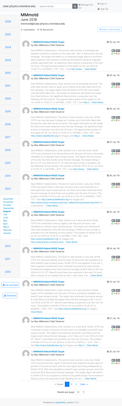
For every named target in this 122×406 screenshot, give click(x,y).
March (6, 226)
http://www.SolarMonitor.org (44, 135)
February (7, 230)
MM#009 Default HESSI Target (48, 42)
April (5, 223)
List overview (11, 285)
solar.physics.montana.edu (19, 6)
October (7, 205)
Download (11, 295)
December (8, 199)
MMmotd (30, 14)
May (5, 220)
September (8, 208)
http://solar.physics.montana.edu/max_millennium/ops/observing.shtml (65, 202)
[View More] (90, 69)
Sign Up (104, 9)
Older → (84, 384)
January (7, 233)
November (8, 202)
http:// (86, 102)
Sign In (103, 3)
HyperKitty (60, 402)
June (5, 217)
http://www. (76, 69)
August (7, 211)
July (5, 214)
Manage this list (86, 6)
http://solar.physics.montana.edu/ (47, 242)
